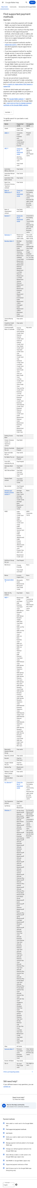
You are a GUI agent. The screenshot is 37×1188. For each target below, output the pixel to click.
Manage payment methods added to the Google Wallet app (20, 1144)
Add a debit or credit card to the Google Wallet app (19, 1124)
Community (13, 7)
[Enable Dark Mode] (16, 1185)
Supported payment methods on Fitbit (17, 1164)
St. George (8, 782)
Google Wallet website (16, 99)
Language (7, 1182)
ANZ (6, 148)
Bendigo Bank (8, 241)
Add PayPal (9, 1133)
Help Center (4, 7)
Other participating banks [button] (11, 1072)
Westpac (7, 810)
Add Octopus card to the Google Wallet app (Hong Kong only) (18, 1169)
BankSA (7, 216)
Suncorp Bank (9, 1049)
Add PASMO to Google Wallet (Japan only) (18, 1160)
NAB (6, 597)
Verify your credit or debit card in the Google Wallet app (19, 1138)
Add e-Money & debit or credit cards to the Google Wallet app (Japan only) (18, 1156)
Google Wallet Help (12, 2)
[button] (3, 2)
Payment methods (9, 1119)
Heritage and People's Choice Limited (9, 492)
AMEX (6, 133)
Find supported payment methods (16, 1129)
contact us (6, 1086)
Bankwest (7, 235)
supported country (10, 45)
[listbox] (8, 112)
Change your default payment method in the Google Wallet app (18, 1150)
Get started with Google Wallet (27, 7)
